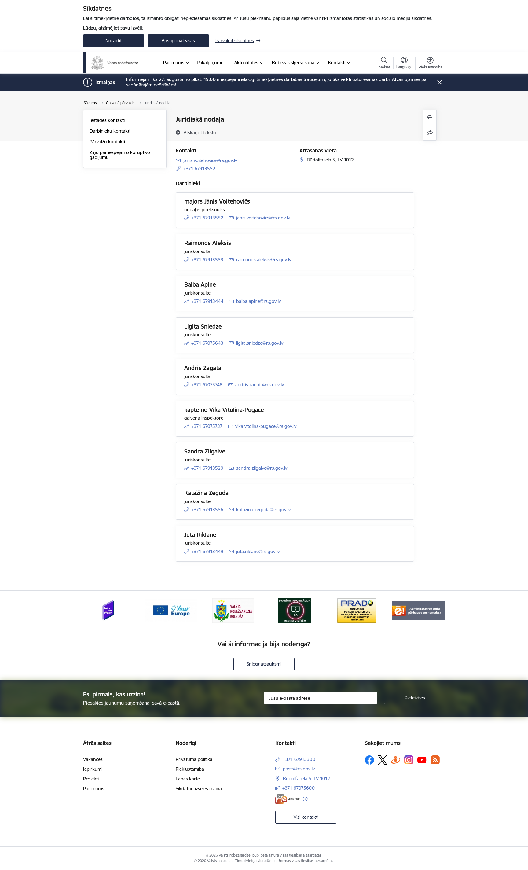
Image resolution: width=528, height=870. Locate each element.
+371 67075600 (298, 788)
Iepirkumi (92, 769)
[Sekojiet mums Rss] (435, 759)
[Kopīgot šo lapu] (430, 132)
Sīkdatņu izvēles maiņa (199, 788)
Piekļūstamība (190, 769)
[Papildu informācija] (305, 799)
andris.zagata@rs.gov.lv (259, 384)
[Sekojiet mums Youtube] (422, 759)
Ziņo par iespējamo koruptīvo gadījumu (120, 154)
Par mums (93, 788)
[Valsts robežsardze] (115, 63)
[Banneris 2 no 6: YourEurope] (171, 610)
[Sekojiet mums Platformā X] (382, 760)
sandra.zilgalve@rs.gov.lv (261, 468)
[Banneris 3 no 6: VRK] (233, 610)
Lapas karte (188, 779)
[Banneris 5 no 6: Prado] (356, 610)
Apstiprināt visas (178, 40)
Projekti (91, 779)
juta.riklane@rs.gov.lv (258, 551)
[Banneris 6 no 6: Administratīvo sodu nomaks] (418, 610)
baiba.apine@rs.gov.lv (258, 301)
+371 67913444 (207, 301)
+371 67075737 (206, 426)
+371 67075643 (207, 343)
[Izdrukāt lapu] (430, 117)
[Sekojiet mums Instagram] (408, 759)
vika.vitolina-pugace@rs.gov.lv (265, 426)
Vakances (93, 759)
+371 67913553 (207, 259)
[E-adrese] (287, 799)
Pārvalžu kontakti (107, 142)
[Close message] (439, 82)
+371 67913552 (199, 168)
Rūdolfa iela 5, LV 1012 (306, 778)
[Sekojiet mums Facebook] (369, 760)
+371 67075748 (206, 384)
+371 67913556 (207, 509)
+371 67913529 (207, 468)
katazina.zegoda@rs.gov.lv (263, 509)
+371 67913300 (299, 759)
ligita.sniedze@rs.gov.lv (259, 343)
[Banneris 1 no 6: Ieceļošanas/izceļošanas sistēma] (109, 610)
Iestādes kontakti (107, 120)
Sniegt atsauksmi (264, 664)
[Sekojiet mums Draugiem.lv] (395, 760)
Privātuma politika (194, 759)
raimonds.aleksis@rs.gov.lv (263, 259)
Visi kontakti (306, 817)
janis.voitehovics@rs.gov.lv (210, 160)
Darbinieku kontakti (110, 131)
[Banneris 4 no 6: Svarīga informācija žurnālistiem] (294, 610)
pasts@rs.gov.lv (299, 769)
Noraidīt (113, 40)
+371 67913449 (207, 551)
